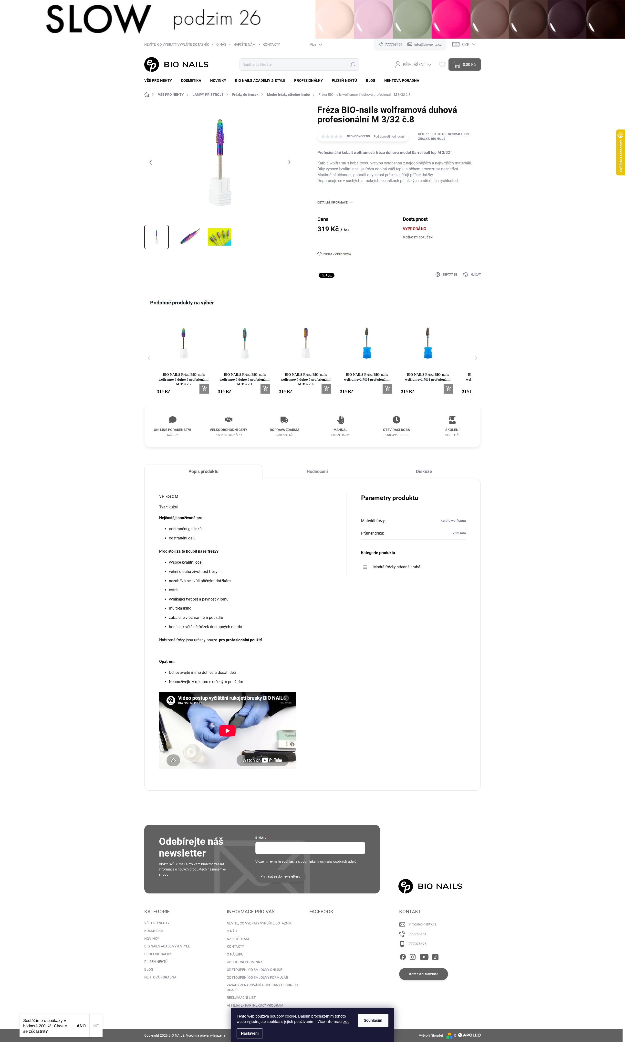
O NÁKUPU (235, 954)
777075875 (418, 944)
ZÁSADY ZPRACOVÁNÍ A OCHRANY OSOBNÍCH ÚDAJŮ (262, 987)
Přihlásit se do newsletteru (280, 876)
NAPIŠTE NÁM (244, 44)
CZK (465, 44)
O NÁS (221, 44)
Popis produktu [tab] (203, 471)
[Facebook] (402, 956)
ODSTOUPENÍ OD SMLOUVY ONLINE (254, 970)
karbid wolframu (453, 521)
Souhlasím (373, 1020)
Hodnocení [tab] (317, 471)
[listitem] (183, 355)
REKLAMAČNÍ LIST (241, 997)
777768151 (418, 934)
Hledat (353, 64)
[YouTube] (424, 956)
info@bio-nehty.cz (422, 924)
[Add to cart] (204, 389)
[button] (149, 357)
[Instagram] (412, 956)
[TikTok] (435, 956)
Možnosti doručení (418, 237)
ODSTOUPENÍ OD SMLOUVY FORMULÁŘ (257, 977)
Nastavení (250, 1033)
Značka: (431, 138)
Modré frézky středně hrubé (396, 567)
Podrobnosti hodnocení (389, 136)
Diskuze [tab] (424, 471)
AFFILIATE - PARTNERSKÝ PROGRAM (255, 1005)
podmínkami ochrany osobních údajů (328, 861)
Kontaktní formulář (423, 974)
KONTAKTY (271, 44)
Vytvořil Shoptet (431, 1035)
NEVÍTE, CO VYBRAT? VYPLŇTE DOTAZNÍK (176, 44)
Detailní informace (332, 202)
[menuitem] (160, 81)
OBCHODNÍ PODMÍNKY (244, 962)
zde (346, 1021)
